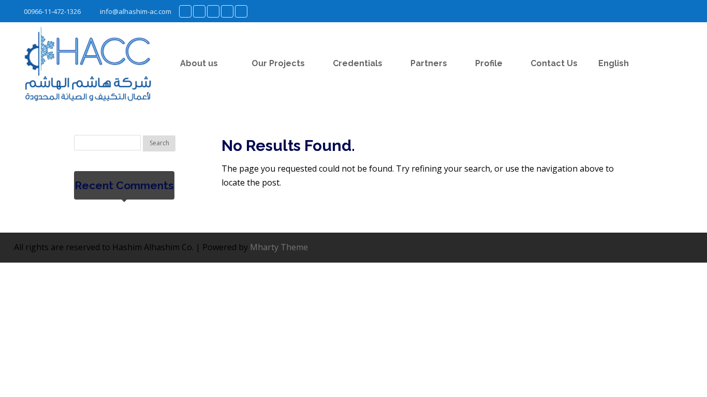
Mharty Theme (279, 247)
